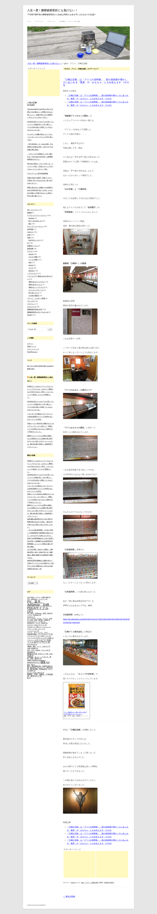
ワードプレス (43, 642)
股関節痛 (43, 660)
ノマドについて (32, 273)
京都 (28, 235)
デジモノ (30, 251)
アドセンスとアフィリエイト (37, 215)
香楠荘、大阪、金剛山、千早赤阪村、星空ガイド (40, 675)
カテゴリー (31, 625)
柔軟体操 (31, 652)
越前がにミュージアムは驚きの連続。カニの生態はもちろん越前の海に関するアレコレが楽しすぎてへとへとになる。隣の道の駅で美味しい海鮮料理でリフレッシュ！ (40, 441)
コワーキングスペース (36, 290)
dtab (30, 262)
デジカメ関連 (33, 257)
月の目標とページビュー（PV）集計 (69, 21)
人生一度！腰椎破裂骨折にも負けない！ (52, 10)
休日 (29, 644)
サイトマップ (39, 21)
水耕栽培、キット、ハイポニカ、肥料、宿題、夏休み (39, 657)
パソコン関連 (33, 259)
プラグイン (31, 304)
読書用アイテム (32, 246)
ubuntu (31, 265)
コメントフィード (33, 349)
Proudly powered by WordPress (36, 905)
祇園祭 (30, 660)
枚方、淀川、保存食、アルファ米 (38, 650)
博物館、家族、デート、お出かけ (38, 646)
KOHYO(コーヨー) (35, 240)
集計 (30, 224)
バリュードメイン (35, 636)
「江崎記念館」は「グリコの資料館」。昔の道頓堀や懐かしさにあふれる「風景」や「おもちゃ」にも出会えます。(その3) (96, 82)
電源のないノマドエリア (37, 287)
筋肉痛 (36, 660)
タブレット (31, 629)
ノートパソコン (33, 631)
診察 (36, 672)
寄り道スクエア (34, 293)
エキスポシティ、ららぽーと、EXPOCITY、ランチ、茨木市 (37, 622)
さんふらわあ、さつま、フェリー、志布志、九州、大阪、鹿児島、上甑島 (39, 619)
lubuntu (31, 254)
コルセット (32, 627)
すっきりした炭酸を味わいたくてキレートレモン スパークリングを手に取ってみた (40, 137)
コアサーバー (41, 625)
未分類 (29, 315)
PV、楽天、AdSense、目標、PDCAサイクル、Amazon (40, 614)
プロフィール (51, 21)
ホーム (29, 21)
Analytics (31, 218)
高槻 (28, 237)
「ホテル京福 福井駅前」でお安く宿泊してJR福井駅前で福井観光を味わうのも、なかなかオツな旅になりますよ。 (40, 532)
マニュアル (31, 301)
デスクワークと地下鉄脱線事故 (37, 173)
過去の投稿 (69, 896)
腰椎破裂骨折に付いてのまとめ (37, 312)
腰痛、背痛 (31, 664)
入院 (34, 644)
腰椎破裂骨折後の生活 (34, 309)
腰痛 (45, 662)
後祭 (35, 648)
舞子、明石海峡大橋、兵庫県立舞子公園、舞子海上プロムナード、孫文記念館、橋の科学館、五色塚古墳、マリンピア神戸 (40, 668)
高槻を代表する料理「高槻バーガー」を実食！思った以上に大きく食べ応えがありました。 (40, 180)
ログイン (30, 343)
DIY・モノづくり (33, 210)
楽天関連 (30, 229)
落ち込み (30, 672)
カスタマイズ (31, 307)
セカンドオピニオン (44, 627)
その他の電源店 (34, 295)
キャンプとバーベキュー (35, 226)
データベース (40, 629)
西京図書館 (31, 105)
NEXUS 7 (32, 271)
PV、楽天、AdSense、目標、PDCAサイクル (39, 606)
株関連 (29, 212)
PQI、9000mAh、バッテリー (37, 599)
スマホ (31, 268)
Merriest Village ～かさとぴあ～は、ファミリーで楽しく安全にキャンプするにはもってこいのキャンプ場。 (40, 166)
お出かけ (73, 882)
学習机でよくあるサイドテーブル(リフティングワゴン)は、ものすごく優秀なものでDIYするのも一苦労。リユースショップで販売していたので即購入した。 (40, 392)
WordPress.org (32, 352)
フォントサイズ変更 (46, 638)
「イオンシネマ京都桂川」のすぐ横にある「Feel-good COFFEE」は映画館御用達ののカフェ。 (40, 156)
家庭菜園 (30, 248)
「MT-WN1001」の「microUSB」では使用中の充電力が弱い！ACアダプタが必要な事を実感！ (40, 146)
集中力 (41, 673)
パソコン (47, 636)
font (29, 597)
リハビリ (43, 640)
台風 (30, 648)
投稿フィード (31, 346)
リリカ (31, 642)
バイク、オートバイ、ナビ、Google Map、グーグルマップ (40, 633)
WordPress (31, 617)
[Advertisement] (80, 864)
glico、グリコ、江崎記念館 (89, 882)
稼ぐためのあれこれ (35, 221)
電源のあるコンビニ (35, 284)
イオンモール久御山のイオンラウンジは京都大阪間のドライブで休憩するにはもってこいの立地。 (40, 416)
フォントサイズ (33, 638)
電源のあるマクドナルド (37, 282)
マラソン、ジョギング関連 (36, 298)
